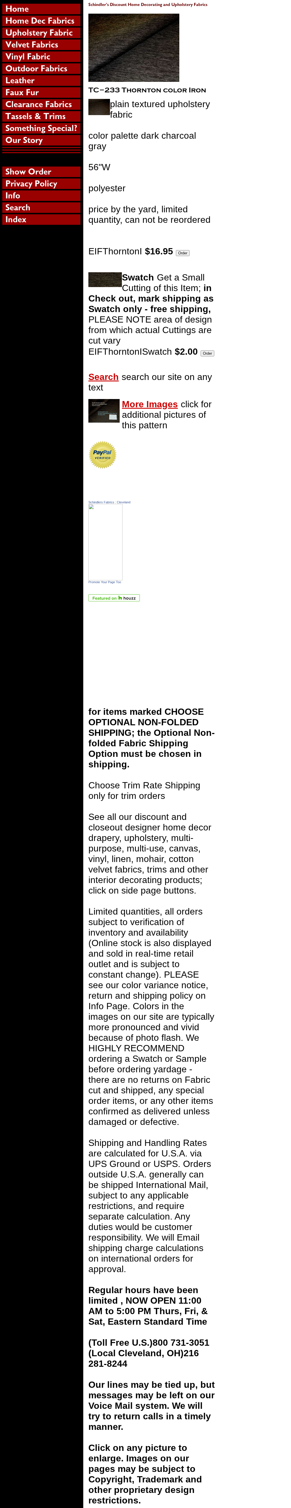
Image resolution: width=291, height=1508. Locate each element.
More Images (150, 404)
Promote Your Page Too (104, 582)
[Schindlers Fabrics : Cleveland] (105, 577)
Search (103, 377)
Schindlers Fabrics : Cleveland (109, 502)
